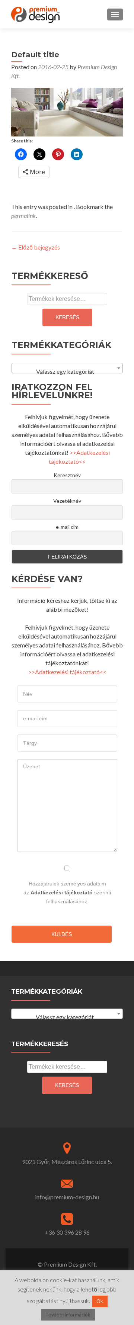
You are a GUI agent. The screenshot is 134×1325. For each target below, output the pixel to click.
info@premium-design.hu (67, 1196)
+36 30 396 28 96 (67, 1232)
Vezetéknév (67, 501)
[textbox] (67, 371)
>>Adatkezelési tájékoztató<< (67, 671)
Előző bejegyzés (35, 247)
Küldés (61, 934)
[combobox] (67, 368)
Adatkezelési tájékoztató (62, 892)
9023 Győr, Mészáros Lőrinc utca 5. (67, 1161)
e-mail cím (67, 527)
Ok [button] (99, 1301)
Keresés (67, 317)
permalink (23, 215)
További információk (67, 1315)
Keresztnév (67, 475)
